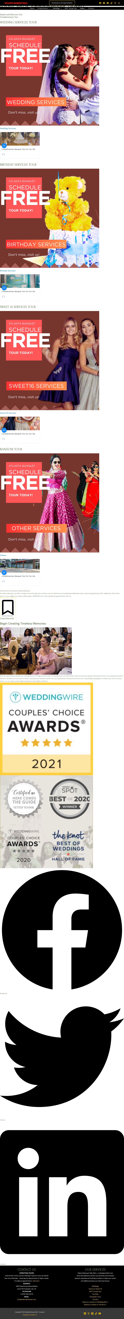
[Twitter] (115, 3)
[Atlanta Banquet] (16, 3)
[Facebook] (100, 3)
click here (36, 1281)
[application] (49, 8)
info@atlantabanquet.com (26, 1299)
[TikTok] (111, 3)
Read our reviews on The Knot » (95, 1305)
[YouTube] (108, 3)
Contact (91, 8)
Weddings (56, 8)
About (32, 8)
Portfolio (95, 1294)
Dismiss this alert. (7, 616)
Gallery (82, 8)
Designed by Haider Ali (30, 1315)
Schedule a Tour (95, 1297)
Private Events (43, 8)
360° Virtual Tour (71, 8)
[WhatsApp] (119, 3)
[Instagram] (104, 3)
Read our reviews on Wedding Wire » (95, 1302)
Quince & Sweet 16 (95, 1289)
